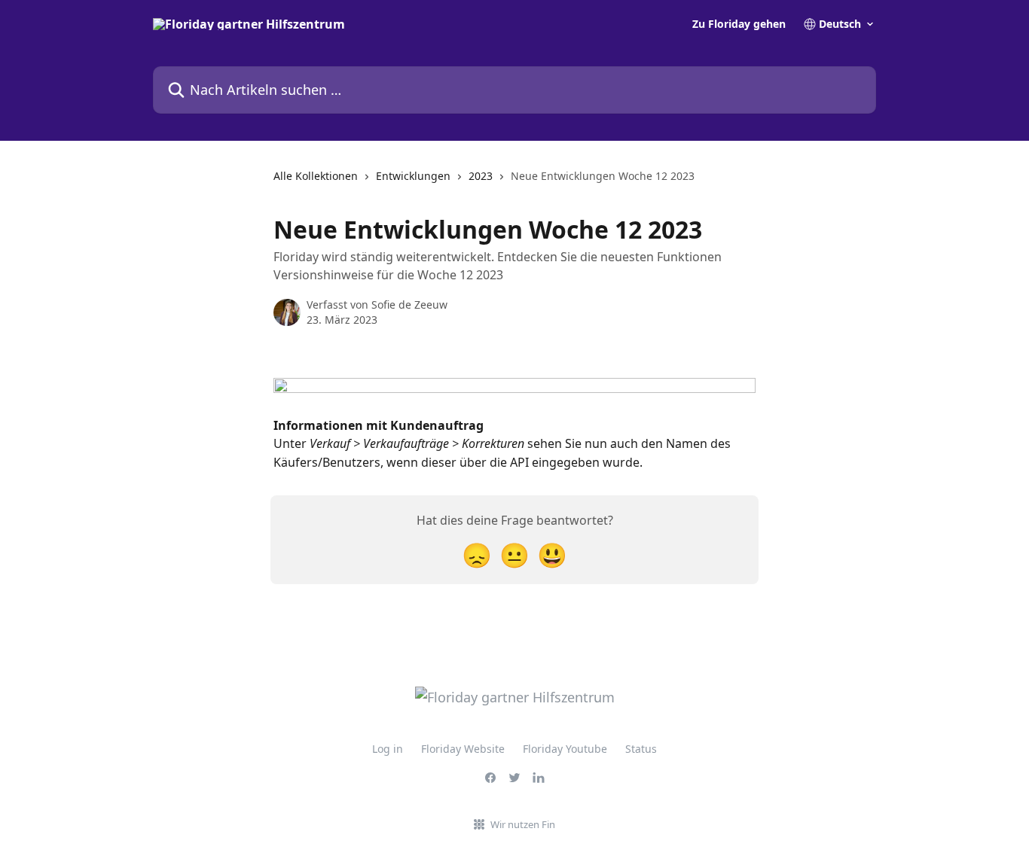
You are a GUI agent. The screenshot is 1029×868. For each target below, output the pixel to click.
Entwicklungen (413, 176)
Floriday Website (463, 749)
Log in (387, 749)
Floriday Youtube (565, 749)
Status (641, 749)
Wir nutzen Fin (522, 824)
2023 (481, 176)
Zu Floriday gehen (739, 24)
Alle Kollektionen (315, 176)
